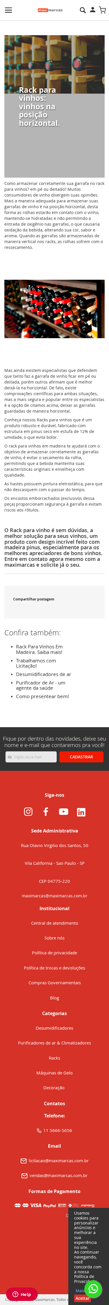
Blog (54, 998)
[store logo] (50, 10)
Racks (54, 1058)
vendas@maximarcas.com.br (58, 1175)
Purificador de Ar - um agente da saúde (40, 685)
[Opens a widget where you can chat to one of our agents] (22, 1295)
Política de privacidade (54, 952)
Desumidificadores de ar (43, 674)
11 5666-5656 (57, 1130)
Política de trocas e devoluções (54, 968)
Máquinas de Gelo (54, 1073)
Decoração (54, 1087)
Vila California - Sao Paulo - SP (55, 863)
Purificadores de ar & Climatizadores (54, 1043)
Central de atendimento (54, 923)
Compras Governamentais (54, 982)
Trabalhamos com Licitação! (36, 663)
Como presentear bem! (42, 696)
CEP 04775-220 (54, 881)
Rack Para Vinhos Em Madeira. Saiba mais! (39, 649)
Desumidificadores (54, 1028)
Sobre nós (54, 938)
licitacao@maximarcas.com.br (59, 1160)
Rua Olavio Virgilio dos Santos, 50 (54, 845)
